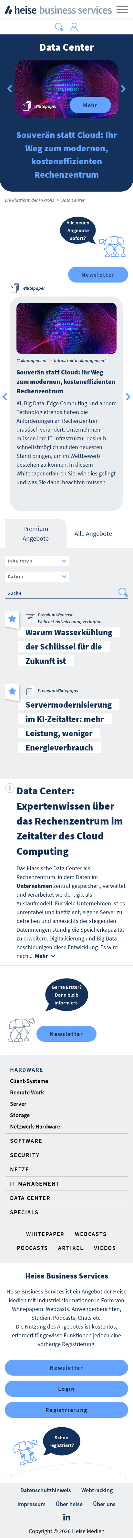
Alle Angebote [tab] (93, 533)
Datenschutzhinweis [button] (45, 1490)
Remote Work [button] (27, 1092)
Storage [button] (20, 1115)
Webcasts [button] (91, 1234)
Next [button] (128, 397)
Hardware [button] (26, 1069)
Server (107, 912)
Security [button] (24, 1155)
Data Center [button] (30, 1198)
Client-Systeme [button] (29, 1081)
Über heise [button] (69, 1504)
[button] (59, 26)
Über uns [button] (104, 1504)
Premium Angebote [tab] (36, 533)
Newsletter (98, 274)
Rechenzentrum (35, 877)
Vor (123, 89)
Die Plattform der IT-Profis (29, 200)
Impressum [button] (31, 1504)
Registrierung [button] (66, 1410)
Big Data (107, 938)
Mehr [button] (41, 956)
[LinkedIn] (66, 1517)
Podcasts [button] (32, 1248)
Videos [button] (105, 1248)
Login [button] (66, 1389)
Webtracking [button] (97, 1490)
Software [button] (26, 1140)
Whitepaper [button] (45, 1234)
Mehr (90, 105)
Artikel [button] (71, 1248)
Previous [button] (5, 397)
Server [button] (18, 1103)
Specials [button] (24, 1212)
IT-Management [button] (35, 1183)
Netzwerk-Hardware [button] (35, 1126)
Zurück (10, 89)
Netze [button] (19, 1169)
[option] (66, 89)
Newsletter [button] (66, 1367)
